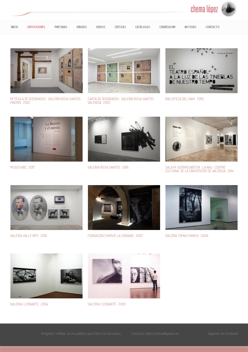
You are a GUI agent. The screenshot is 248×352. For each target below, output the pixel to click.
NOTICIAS (190, 27)
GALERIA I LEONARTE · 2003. (107, 304)
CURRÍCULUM (167, 27)
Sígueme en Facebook (223, 334)
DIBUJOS (82, 27)
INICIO (14, 27)
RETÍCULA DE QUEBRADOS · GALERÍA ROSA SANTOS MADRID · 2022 (45, 101)
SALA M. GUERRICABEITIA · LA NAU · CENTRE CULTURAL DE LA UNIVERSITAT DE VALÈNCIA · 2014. (199, 169)
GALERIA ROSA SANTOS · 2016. (108, 167)
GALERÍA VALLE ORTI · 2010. (29, 235)
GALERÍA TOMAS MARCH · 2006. (187, 235)
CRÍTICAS (120, 27)
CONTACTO (212, 27)
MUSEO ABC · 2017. (22, 167)
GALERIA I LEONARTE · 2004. (29, 304)
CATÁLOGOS (142, 27)
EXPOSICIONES (36, 27)
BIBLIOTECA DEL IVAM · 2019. (184, 99)
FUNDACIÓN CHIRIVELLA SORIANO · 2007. (115, 235)
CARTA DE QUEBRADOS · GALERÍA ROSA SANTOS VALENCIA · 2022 (121, 101)
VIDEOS (100, 27)
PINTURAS (60, 27)
